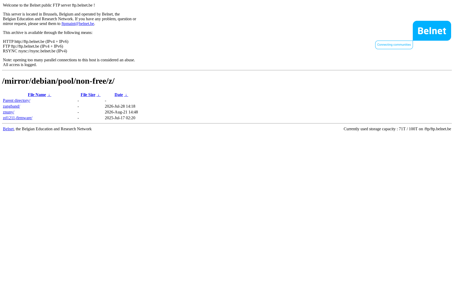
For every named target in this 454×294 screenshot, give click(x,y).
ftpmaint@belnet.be (77, 23)
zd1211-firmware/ (17, 118)
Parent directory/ (16, 100)
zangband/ (11, 106)
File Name (37, 94)
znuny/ (8, 112)
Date (119, 94)
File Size (88, 94)
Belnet (8, 129)
